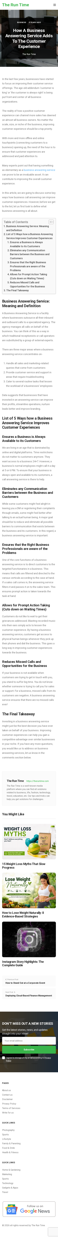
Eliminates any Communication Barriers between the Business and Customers (29, 254)
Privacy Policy (9, 1103)
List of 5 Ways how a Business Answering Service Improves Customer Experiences (29, 236)
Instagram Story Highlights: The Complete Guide (23, 963)
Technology (7, 1183)
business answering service (39, 170)
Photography (8, 1130)
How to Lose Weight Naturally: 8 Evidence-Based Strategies (23, 914)
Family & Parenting (11, 1143)
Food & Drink (8, 1148)
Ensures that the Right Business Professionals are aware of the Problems (28, 266)
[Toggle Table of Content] (50, 222)
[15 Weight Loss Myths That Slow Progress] (29, 841)
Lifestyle (6, 1139)
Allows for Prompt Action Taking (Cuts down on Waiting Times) (28, 276)
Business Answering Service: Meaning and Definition (27, 228)
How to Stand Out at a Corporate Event (25, 983)
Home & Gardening (11, 1170)
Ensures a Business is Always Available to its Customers (26, 244)
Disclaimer (7, 1099)
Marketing (7, 1174)
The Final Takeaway (17, 290)
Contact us (7, 1094)
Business (21, 22)
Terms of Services (11, 1108)
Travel (5, 1192)
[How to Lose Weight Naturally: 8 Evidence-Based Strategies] (29, 890)
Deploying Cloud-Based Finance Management (28, 995)
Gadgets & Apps (10, 1187)
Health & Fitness (10, 1152)
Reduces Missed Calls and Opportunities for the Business (27, 284)
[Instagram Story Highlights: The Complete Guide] (29, 939)
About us (6, 1090)
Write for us (8, 1112)
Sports (5, 1134)
